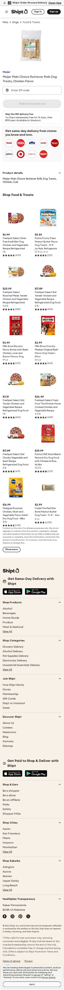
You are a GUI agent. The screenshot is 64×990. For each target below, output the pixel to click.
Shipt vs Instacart (14, 703)
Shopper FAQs (12, 813)
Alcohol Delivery (13, 651)
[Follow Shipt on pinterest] (20, 916)
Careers (8, 727)
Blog (5, 737)
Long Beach (10, 885)
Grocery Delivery (13, 646)
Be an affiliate (11, 800)
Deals (6, 708)
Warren (7, 876)
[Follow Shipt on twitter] (28, 916)
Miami (6, 838)
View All (7, 631)
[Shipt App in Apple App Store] (12, 591)
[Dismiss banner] (5, 3)
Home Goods (11, 618)
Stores (7, 689)
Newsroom (9, 732)
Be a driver (9, 795)
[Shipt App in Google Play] (36, 591)
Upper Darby (11, 881)
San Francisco (11, 833)
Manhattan (10, 847)
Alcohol (7, 608)
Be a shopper (11, 791)
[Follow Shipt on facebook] (5, 916)
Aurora (7, 871)
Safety (7, 809)
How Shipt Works (13, 685)
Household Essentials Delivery (21, 665)
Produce (8, 622)
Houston (8, 842)
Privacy (28, 961)
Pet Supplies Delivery (16, 656)
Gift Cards (9, 698)
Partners (8, 741)
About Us (8, 723)
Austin (6, 829)
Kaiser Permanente (14, 905)
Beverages (9, 613)
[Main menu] (6, 12)
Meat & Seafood (13, 627)
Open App (54, 3)
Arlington (8, 867)
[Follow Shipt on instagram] (12, 916)
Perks (6, 804)
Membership (10, 694)
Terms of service (11, 961)
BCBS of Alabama (14, 909)
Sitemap (8, 746)
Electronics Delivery (15, 660)
